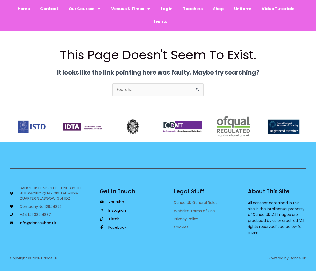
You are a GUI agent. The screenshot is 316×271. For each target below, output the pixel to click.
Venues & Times (127, 9)
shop (218, 9)
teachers (193, 9)
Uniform (242, 9)
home (24, 9)
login (167, 9)
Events (160, 21)
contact (49, 9)
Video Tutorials (278, 9)
